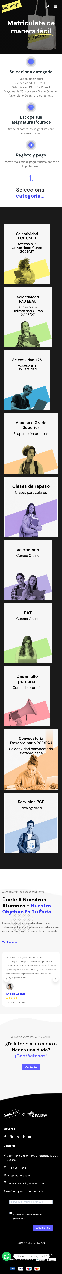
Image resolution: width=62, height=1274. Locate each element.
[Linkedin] (17, 1136)
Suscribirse (43, 1228)
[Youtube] (29, 1136)
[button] (6, 979)
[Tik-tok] (23, 1136)
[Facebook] (5, 1136)
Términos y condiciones (39, 1254)
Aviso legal (15, 1254)
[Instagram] (11, 1136)
